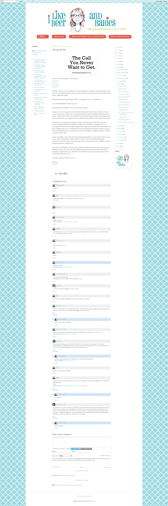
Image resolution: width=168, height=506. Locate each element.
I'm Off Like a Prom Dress (126, 122)
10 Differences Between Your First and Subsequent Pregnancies (40, 82)
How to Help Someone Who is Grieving (39, 103)
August (121, 81)
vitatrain (59, 341)
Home (82, 467)
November (122, 73)
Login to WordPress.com (86, 449)
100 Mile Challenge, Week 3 (70, 222)
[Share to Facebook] (65, 174)
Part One (55, 81)
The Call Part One (124, 107)
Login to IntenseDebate (74, 449)
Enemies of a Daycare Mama (41, 94)
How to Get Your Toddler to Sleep (39, 71)
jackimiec (59, 286)
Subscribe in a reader (81, 480)
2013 (118, 67)
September (122, 78)
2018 (118, 53)
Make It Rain (122, 89)
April (120, 131)
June (120, 126)
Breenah (58, 207)
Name (54, 451)
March (121, 134)
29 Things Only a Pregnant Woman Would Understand (40, 61)
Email (73, 451)
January (121, 140)
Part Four (55, 87)
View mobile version (81, 471)
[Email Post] (55, 173)
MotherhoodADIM (61, 329)
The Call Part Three (125, 102)
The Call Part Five (67, 267)
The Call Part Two (124, 105)
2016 (118, 59)
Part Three (56, 85)
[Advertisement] (125, 181)
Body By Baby (123, 99)
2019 (118, 50)
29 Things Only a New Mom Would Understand (39, 66)
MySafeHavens (60, 306)
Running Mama (60, 217)
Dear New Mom (39, 87)
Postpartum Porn (39, 111)
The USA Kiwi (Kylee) (62, 274)
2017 (118, 56)
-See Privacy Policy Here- (84, 496)
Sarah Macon (59, 240)
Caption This (123, 86)
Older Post (107, 467)
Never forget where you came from (126, 113)
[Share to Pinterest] (66, 174)
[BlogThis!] (61, 174)
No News (64, 245)
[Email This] (59, 174)
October (121, 75)
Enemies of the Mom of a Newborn (40, 98)
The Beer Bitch (60, 262)
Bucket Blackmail (124, 120)
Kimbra (58, 368)
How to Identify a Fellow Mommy (39, 108)
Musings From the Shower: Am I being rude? (75, 386)
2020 (119, 47)
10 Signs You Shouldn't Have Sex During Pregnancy (40, 76)
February (122, 137)
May (120, 129)
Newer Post (56, 467)
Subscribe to (56, 456)
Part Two (55, 83)
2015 (118, 62)
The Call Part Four (124, 97)
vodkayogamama (61, 404)
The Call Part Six (124, 91)
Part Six (54, 164)
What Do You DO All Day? (69, 334)
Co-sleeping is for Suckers (40, 90)
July (120, 84)
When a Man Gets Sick (39, 114)
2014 (118, 64)
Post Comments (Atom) (68, 476)
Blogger (92, 501)
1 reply (56, 315)
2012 (118, 143)
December (122, 70)
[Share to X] (63, 174)
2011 (118, 146)
